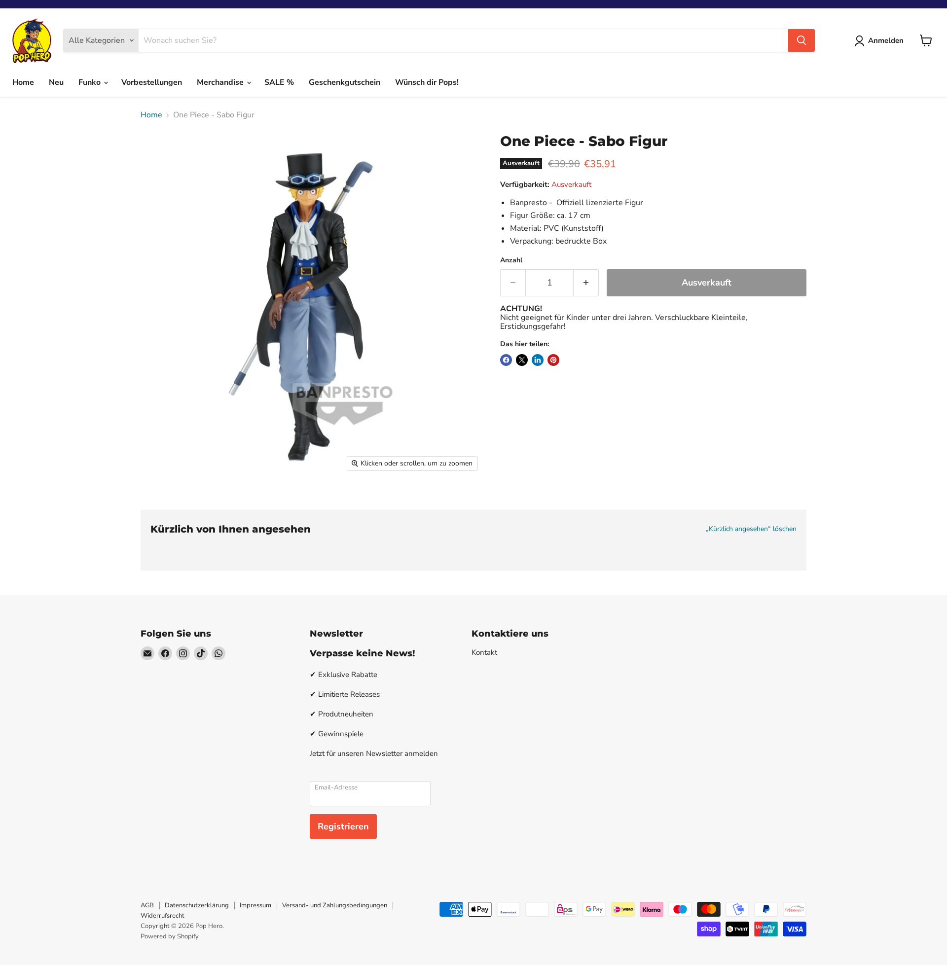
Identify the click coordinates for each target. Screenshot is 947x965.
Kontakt (484, 652)
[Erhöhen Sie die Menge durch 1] (586, 282)
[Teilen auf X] (522, 360)
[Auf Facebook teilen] (506, 360)
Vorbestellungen (151, 82)
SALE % (279, 82)
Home (23, 82)
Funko (90, 82)
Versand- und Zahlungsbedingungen (334, 905)
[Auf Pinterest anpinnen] (553, 360)
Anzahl (511, 260)
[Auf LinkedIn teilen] (538, 360)
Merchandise (221, 82)
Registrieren (343, 826)
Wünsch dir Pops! (427, 82)
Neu (56, 82)
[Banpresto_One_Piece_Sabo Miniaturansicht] (159, 504)
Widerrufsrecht (162, 915)
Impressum (255, 905)
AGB (147, 905)
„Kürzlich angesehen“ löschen (751, 529)
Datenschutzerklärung (197, 905)
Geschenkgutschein (344, 82)
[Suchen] (801, 40)
